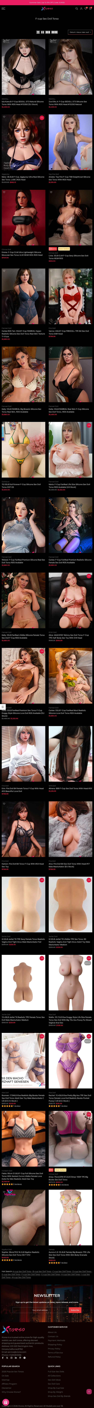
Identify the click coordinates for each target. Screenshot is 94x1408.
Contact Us (53, 1336)
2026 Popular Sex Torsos (13, 1372)
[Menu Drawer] (16, 9)
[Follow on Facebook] (3, 1357)
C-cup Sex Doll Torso (62, 1271)
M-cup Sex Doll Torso (21, 1277)
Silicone (52, 249)
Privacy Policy (54, 1349)
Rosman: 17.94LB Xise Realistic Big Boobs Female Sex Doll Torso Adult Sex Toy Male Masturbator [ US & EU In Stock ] (23, 1098)
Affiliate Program (9, 1384)
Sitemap (6, 1380)
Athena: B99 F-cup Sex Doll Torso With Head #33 (70, 788)
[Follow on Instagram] (11, 1357)
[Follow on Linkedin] (16, 1357)
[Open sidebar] (3, 707)
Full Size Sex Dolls (56, 1372)
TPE (51, 1170)
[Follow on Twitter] (7, 1357)
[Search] (77, 8)
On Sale (5, 1376)
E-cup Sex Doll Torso (11, 1274)
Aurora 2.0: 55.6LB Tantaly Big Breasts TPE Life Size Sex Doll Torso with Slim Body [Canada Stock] (69, 1255)
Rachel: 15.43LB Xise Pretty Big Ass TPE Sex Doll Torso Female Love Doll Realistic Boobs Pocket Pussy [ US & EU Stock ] (70, 1098)
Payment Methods (56, 1340)
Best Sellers (64, 249)
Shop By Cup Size (56, 1388)
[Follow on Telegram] (25, 1357)
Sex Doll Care (54, 1384)
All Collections (54, 1376)
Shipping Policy (55, 1344)
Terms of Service (55, 1353)
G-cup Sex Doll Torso (50, 1274)
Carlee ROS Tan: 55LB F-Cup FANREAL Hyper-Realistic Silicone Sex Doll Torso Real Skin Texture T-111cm (23, 334)
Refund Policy (54, 1357)
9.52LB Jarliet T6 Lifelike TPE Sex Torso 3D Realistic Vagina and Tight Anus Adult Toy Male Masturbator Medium (69, 942)
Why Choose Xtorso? (11, 1392)
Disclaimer (6, 1388)
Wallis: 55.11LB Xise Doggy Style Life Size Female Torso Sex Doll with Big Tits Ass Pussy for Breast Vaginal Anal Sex (70, 1020)
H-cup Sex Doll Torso (70, 1274)
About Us (52, 1332)
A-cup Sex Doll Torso (22, 1271)
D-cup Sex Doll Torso (81, 1271)
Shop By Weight (55, 1392)
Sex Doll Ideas (54, 1380)
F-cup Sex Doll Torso (31, 1274)
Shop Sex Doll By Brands (59, 1396)
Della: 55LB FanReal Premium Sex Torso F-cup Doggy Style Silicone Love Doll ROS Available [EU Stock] (23, 713)
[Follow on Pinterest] (20, 1357)
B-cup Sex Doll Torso (42, 1271)
